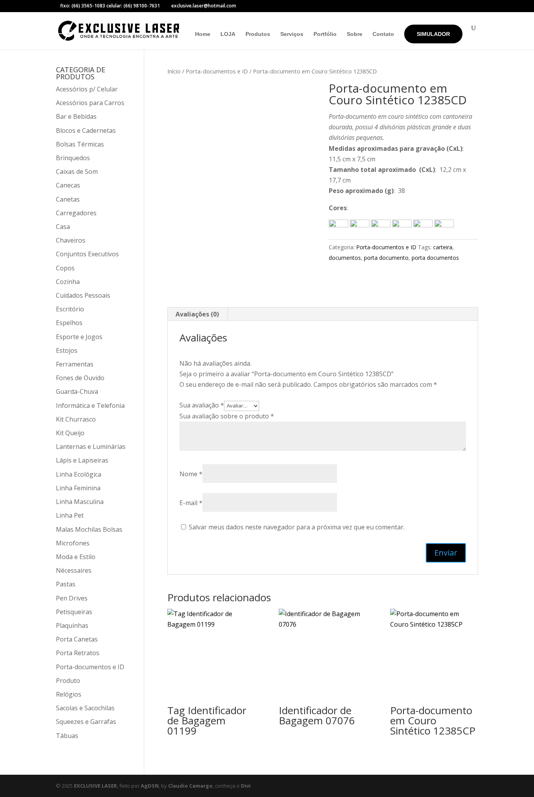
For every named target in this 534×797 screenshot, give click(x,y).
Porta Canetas (77, 639)
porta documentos (435, 257)
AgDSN (150, 785)
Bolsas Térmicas (80, 144)
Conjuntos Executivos (87, 254)
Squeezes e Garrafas (86, 721)
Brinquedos (73, 158)
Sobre (354, 34)
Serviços (291, 34)
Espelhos (69, 322)
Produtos (257, 34)
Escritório (70, 309)
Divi (246, 785)
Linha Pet (70, 515)
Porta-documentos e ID (217, 71)
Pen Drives (72, 598)
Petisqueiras (74, 612)
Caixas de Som (77, 171)
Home (202, 34)
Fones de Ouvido (80, 377)
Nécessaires (73, 570)
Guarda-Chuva (77, 391)
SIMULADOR (433, 34)
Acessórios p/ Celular (87, 89)
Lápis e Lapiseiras (82, 460)
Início (174, 71)
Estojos (66, 350)
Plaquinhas (72, 625)
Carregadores (76, 213)
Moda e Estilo (75, 556)
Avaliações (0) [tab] (197, 314)
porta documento (386, 257)
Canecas (68, 185)
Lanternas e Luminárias (90, 446)
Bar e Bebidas (76, 116)
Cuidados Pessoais (83, 295)
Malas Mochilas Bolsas (89, 529)
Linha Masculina (80, 501)
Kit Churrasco (76, 419)
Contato (383, 34)
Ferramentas (74, 364)
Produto (68, 680)
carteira (442, 247)
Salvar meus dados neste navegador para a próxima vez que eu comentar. (297, 527)
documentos (345, 257)
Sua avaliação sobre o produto (226, 416)
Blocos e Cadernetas (86, 130)
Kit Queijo (70, 433)
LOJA (227, 34)
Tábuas (67, 735)
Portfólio (325, 34)
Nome (190, 474)
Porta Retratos (77, 653)
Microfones (73, 543)
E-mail (190, 503)
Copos (65, 268)
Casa (63, 226)
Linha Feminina (78, 488)
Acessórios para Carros (90, 102)
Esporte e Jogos (79, 336)
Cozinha (68, 281)
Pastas (65, 584)
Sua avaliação (201, 405)
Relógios (68, 694)
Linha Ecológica (78, 474)
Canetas (68, 199)
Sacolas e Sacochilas (85, 708)
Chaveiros (70, 240)
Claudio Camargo (190, 785)
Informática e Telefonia (90, 405)
